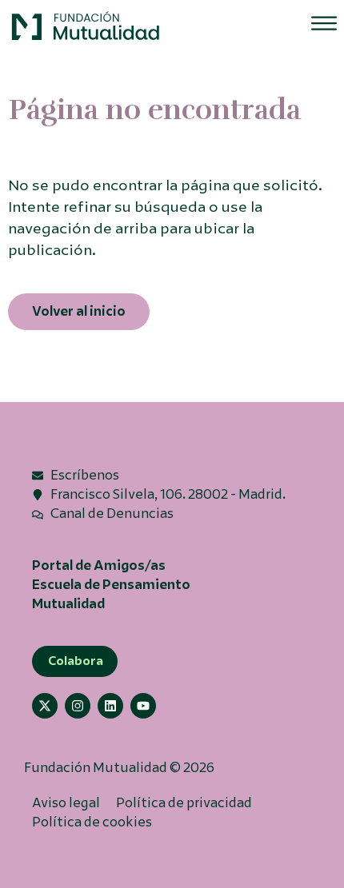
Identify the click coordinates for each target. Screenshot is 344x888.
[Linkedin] (110, 706)
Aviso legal (66, 802)
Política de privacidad (184, 802)
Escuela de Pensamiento (111, 584)
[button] (86, 26)
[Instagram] (77, 706)
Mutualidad (68, 603)
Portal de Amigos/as (99, 565)
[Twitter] (45, 706)
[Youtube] (143, 706)
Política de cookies (92, 822)
